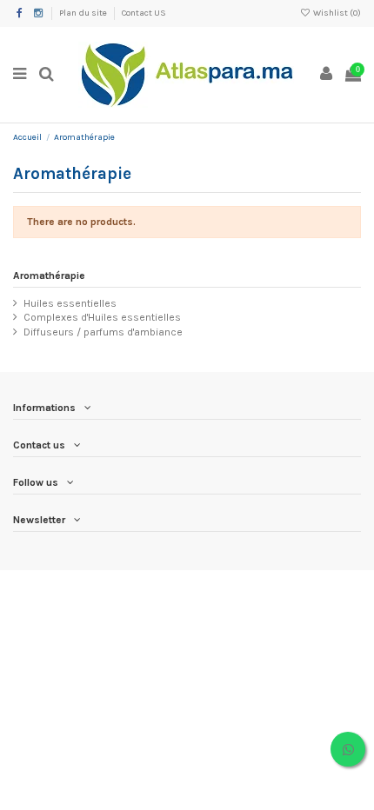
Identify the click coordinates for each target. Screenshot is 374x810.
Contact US (144, 13)
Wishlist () (336, 13)
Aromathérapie (49, 275)
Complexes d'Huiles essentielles (102, 317)
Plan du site (84, 13)
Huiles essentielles (70, 303)
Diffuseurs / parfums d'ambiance (103, 332)
